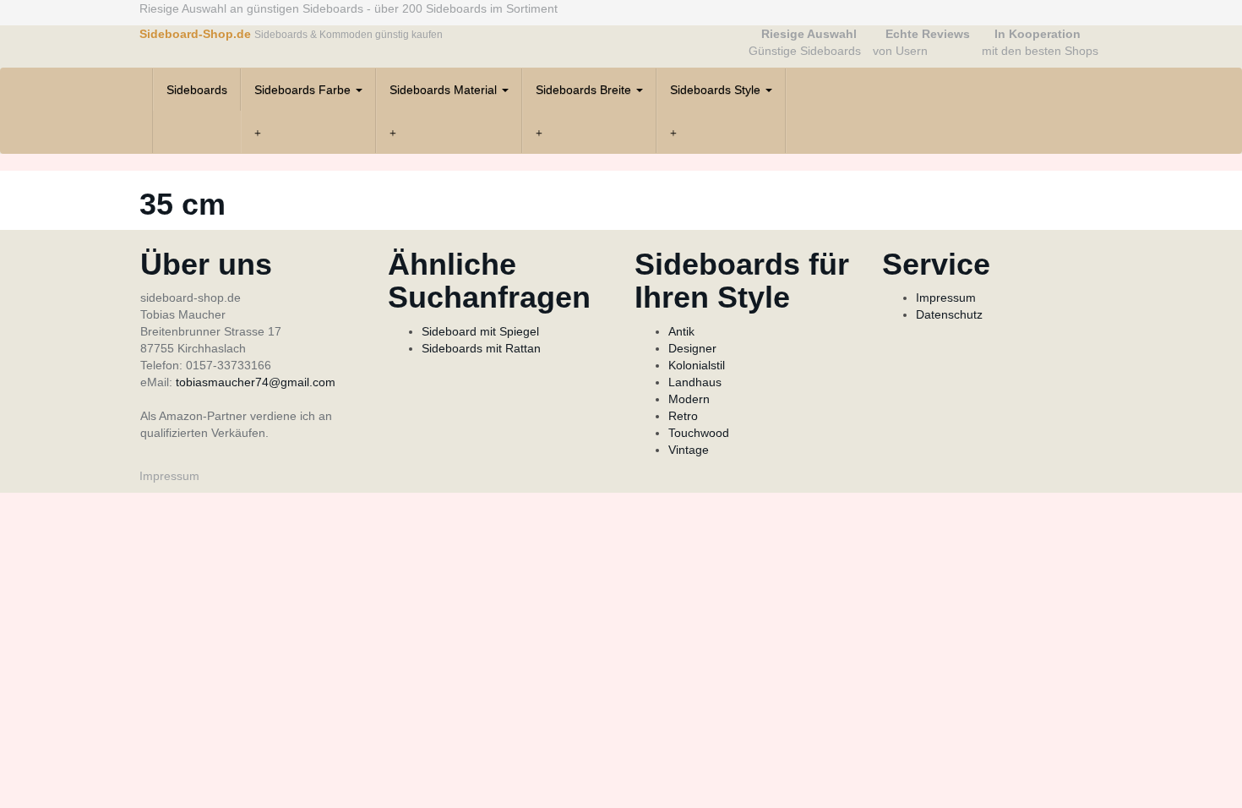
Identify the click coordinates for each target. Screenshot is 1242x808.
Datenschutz (949, 314)
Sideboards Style (717, 89)
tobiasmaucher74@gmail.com (255, 382)
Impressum (946, 297)
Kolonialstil (696, 365)
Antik (681, 331)
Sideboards (196, 89)
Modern (689, 399)
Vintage (688, 449)
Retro (683, 416)
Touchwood (698, 432)
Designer (692, 348)
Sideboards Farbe (304, 89)
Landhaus (695, 382)
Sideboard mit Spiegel (480, 331)
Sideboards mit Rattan (481, 348)
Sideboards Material (444, 89)
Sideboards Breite (585, 89)
